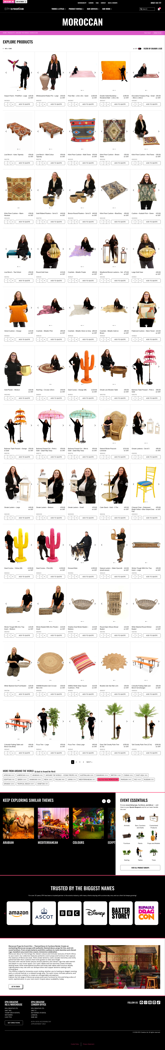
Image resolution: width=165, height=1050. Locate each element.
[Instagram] (145, 1002)
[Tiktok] (158, 1002)
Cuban (128, 775)
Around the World (22, 33)
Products (11, 33)
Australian (86, 775)
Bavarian (102, 775)
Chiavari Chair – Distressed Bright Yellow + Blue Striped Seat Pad (143, 509)
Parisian (126, 780)
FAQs (97, 3)
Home (5, 33)
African (9, 775)
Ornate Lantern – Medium (44, 507)
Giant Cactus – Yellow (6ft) (13, 568)
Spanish (9, 784)
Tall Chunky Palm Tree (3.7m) (142, 744)
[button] (104, 801)
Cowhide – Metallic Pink (44, 331)
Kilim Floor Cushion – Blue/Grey (111, 213)
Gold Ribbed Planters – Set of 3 (47, 213)
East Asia (142, 775)
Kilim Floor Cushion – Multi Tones (79, 154)
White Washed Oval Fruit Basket (15, 686)
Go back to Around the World (45, 771)
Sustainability (82, 3)
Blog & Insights (112, 3)
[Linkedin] (154, 1002)
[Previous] (6, 72)
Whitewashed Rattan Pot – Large (47, 96)
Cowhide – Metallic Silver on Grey (79, 331)
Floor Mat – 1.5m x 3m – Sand (78, 96)
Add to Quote (24, 104)
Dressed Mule (72, 568)
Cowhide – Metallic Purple (77, 272)
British (116, 775)
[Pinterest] (150, 1002)
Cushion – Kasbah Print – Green (143, 213)
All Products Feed (141, 1010)
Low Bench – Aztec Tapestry (13, 154)
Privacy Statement (88, 1044)
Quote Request (135, 807)
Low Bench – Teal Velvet (12, 272)
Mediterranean (87, 780)
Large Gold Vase (137, 272)
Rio (137, 780)
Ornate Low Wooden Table (109, 390)
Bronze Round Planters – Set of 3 (79, 213)
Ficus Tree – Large (42, 744)
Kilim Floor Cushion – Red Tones (143, 154)
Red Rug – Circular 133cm (45, 390)
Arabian (37, 775)
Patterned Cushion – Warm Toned (143, 331)
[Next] (31, 72)
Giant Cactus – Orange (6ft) (77, 390)
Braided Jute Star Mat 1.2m (109, 686)
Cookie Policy (75, 1044)
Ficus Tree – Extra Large (76, 744)
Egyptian (9, 780)
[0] (158, 9)
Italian (60, 780)
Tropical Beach (25, 784)
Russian (149, 780)
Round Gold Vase (42, 272)
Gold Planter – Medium (12, 390)
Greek (22, 780)
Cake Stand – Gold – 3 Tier (109, 507)
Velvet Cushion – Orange (12, 331)
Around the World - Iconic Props (61, 775)
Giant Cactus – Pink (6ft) (44, 568)
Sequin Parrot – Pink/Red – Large (15, 96)
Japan (72, 780)
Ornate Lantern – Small (76, 507)
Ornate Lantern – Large (12, 507)
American (23, 775)
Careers (91, 3)
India (48, 780)
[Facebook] (141, 1002)
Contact (103, 3)
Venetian (42, 784)
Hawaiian (35, 780)
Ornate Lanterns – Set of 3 (140, 448)
